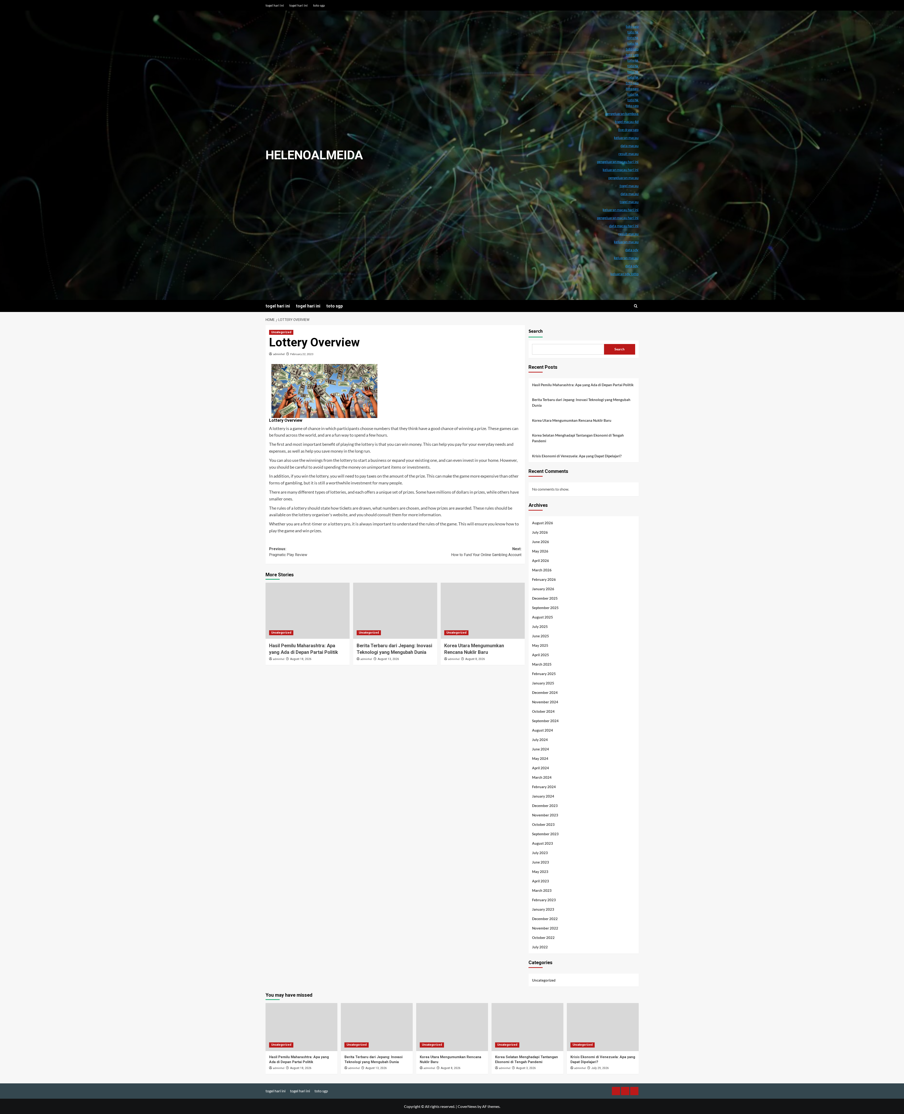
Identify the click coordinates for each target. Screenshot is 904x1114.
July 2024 (540, 739)
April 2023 (540, 881)
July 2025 (540, 626)
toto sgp (319, 5)
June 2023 (540, 862)
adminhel (279, 354)
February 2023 (544, 900)
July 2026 (540, 532)
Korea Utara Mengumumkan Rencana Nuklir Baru (571, 420)
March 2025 (542, 664)
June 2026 (540, 542)
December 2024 (545, 692)
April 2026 (540, 560)
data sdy (631, 266)
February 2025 (544, 674)
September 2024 (545, 721)
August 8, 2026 (475, 659)
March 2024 (542, 777)
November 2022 (545, 928)
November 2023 (545, 815)
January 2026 (543, 589)
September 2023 (545, 834)
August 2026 (542, 523)
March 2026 (542, 570)
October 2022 (543, 937)
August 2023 (542, 843)
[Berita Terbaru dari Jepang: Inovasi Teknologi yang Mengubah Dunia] (395, 611)
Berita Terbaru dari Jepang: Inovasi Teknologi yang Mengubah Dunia (581, 402)
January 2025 (543, 683)
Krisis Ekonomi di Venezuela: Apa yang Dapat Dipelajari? (577, 456)
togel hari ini (275, 5)
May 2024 (540, 758)
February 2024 (544, 787)
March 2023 (542, 890)
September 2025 (545, 608)
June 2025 (540, 636)
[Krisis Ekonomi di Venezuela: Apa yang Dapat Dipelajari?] (603, 1027)
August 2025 (542, 617)
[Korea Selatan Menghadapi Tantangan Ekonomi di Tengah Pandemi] (527, 1027)
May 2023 (540, 871)
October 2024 (543, 711)
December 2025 (545, 598)
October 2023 (543, 824)
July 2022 (540, 947)
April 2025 (540, 655)
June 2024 (540, 749)
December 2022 (545, 919)
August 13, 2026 (388, 659)
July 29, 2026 (600, 1068)
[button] (636, 306)
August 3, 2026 (526, 1068)
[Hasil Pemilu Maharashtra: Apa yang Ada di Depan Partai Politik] (308, 611)
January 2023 (543, 909)
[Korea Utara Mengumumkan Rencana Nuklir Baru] (483, 611)
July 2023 (540, 853)
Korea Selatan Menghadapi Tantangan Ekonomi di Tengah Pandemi (578, 438)
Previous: (288, 552)
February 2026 (544, 579)
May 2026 (540, 551)
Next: (486, 552)
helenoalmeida (314, 155)
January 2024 (543, 796)
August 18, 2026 (300, 659)
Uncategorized (281, 332)
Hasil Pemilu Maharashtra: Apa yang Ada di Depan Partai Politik (583, 385)
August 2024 (542, 730)
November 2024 (545, 702)
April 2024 (540, 768)
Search (536, 331)
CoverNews (467, 1106)
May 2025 (540, 645)
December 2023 (545, 805)
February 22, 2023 (301, 354)
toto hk (632, 100)
